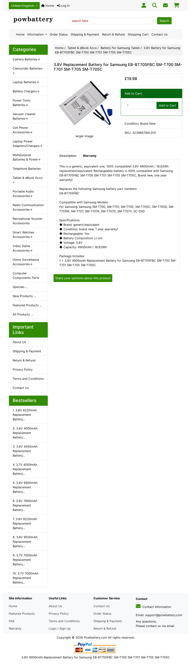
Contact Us (159, 34)
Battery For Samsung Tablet (120, 48)
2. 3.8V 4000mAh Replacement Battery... (25, 432)
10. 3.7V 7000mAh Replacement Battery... (25, 577)
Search (164, 21)
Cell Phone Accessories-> (22, 130)
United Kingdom (23, 5)
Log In (65, 5)
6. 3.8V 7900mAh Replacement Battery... (25, 505)
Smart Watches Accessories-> (23, 234)
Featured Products (22, 613)
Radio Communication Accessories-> (28, 207)
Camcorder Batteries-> (28, 71)
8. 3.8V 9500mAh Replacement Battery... (25, 541)
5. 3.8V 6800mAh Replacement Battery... (25, 487)
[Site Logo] (38, 19)
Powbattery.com (95, 637)
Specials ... (20, 287)
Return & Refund (113, 34)
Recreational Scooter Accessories (27, 221)
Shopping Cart (138, 34)
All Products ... (23, 314)
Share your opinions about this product (83, 278)
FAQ (11, 621)
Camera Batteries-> (26, 59)
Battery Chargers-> (26, 91)
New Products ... (24, 296)
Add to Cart (167, 105)
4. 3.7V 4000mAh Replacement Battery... (25, 469)
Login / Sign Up (60, 628)
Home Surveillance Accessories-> (26, 262)
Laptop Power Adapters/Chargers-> (27, 143)
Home (49, 5)
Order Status (59, 34)
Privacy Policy (23, 369)
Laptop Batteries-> (26, 82)
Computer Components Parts (26, 275)
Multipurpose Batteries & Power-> (26, 157)
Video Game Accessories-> (22, 248)
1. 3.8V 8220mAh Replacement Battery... (25, 414)
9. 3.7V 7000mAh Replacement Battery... (25, 559)
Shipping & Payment (85, 34)
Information (36, 34)
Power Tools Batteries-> (21, 102)
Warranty (15, 628)
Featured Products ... (27, 305)
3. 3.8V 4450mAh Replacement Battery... (25, 451)
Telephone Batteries (27, 168)
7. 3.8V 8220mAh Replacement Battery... (25, 523)
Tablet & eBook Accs (82, 48)
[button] (184, 645)
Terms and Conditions (28, 378)
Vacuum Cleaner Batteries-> (24, 116)
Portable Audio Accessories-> (23, 194)
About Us (19, 342)
